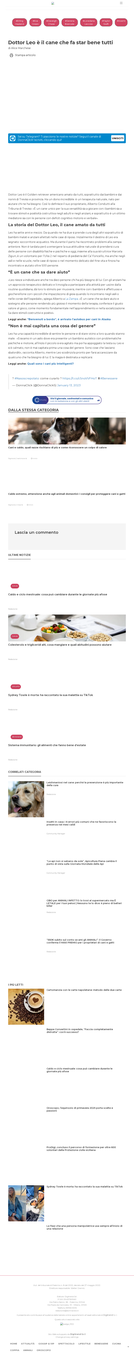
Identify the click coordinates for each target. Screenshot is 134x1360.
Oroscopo (44, 1350)
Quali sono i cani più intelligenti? (50, 363)
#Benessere (108, 378)
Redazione (12, 609)
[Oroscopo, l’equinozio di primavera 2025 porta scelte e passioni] (86, 1114)
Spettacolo (66, 1343)
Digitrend (108, 1315)
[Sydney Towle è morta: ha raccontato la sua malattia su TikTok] (86, 1193)
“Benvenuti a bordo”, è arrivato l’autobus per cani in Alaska (69, 319)
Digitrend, (12, 458)
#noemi (121, 21)
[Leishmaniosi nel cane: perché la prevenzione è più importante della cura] (86, 789)
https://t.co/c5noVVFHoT (79, 378)
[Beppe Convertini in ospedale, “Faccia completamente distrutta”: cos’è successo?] (86, 1036)
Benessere (101, 1343)
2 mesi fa (19, 505)
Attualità (27, 1343)
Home (13, 1343)
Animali (28, 1350)
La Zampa (71, 298)
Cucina (116, 1343)
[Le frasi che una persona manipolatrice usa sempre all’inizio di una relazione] (86, 1232)
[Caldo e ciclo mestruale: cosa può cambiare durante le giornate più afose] (86, 1075)
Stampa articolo (25, 55)
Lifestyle (84, 1343)
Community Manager (56, 833)
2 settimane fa (21, 458)
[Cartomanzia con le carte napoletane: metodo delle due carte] (85, 996)
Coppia (14, 1350)
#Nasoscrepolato (27, 378)
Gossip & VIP (46, 1343)
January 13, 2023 (69, 385)
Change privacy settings (67, 1337)
